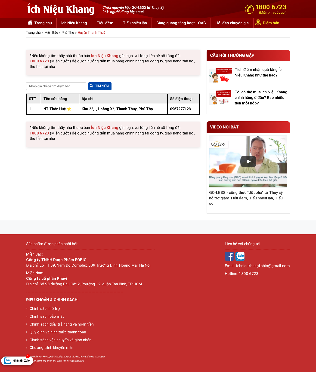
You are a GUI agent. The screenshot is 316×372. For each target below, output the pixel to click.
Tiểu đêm (104, 23)
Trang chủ (43, 23)
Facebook (229, 256)
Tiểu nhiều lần (135, 23)
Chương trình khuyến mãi (51, 347)
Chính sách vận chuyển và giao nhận (60, 340)
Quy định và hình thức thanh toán (58, 332)
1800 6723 (248, 273)
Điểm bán (271, 23)
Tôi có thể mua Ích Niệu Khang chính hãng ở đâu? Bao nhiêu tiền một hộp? (261, 97)
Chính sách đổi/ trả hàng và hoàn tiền (62, 324)
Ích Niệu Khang (74, 23)
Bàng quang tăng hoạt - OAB (181, 23)
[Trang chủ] (61, 8)
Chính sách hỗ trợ (45, 308)
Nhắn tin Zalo (21, 359)
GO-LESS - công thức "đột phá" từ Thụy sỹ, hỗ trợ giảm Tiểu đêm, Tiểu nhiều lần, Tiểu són (246, 198)
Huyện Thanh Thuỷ (91, 32)
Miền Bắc (51, 32)
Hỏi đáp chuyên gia (232, 23)
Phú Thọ (68, 32)
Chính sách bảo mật (47, 316)
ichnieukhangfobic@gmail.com (263, 265)
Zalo (240, 256)
